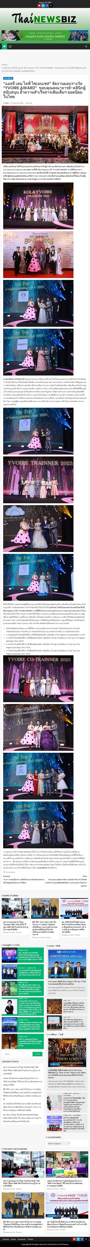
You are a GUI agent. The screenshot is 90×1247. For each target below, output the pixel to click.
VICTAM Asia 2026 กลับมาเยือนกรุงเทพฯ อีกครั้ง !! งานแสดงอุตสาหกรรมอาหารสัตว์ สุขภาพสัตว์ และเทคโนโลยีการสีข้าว (74, 1024)
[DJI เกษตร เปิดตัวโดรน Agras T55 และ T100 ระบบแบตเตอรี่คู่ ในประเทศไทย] (67, 964)
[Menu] (10, 46)
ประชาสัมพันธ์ (8, 78)
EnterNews (52, 1244)
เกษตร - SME (64, 975)
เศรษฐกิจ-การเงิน (23, 950)
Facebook (21, 1239)
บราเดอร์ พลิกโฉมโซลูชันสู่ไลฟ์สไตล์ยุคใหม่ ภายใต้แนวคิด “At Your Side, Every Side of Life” (30, 973)
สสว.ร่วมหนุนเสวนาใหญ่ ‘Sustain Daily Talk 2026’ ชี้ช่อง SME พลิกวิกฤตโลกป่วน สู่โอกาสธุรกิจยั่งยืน (21, 1070)
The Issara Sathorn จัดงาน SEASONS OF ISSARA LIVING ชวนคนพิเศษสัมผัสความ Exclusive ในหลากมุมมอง (66, 881)
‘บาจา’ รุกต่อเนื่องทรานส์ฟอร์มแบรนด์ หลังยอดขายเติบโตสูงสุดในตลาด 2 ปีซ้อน (23, 879)
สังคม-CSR (51, 1175)
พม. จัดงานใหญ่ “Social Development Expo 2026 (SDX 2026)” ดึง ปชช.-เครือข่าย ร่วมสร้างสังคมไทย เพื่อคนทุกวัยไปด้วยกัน (22, 1118)
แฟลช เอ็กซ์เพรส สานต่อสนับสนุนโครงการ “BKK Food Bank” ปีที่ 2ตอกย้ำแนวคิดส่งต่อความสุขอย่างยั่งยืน (22, 1081)
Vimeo (13, 1239)
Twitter (30, 1239)
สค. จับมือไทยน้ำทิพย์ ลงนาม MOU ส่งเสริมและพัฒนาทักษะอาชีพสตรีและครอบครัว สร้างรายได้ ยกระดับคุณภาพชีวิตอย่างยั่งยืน (74, 927)
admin (7, 103)
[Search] (86, 46)
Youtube (5, 1239)
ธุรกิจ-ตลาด (22, 968)
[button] (10, 46)
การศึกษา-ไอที (55, 1064)
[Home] (4, 46)
